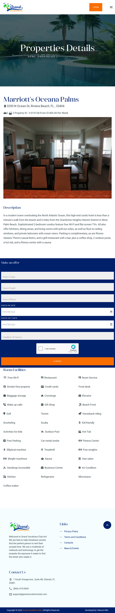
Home (32, 56)
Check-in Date (8, 305)
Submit (57, 361)
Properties (46, 56)
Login (96, 7)
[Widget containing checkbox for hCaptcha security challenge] (57, 348)
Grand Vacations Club (32, 610)
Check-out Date (9, 318)
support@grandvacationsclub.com (30, 594)
